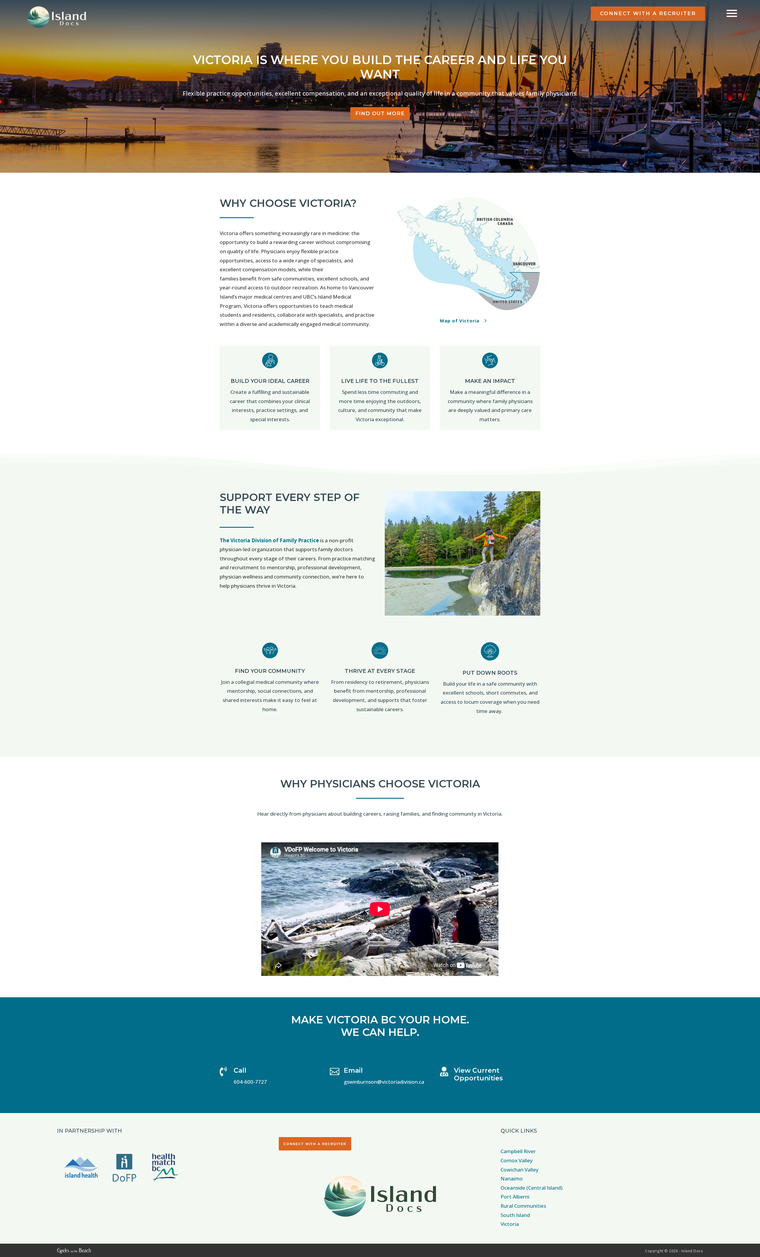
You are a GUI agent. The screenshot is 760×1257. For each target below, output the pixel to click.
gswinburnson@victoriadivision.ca (384, 1081)
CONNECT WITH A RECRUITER (648, 13)
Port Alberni (515, 1196)
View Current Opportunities (478, 1074)
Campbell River (518, 1151)
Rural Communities (523, 1205)
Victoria (510, 1223)
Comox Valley (517, 1160)
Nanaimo (512, 1178)
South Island (515, 1215)
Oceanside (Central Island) (531, 1187)
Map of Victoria (459, 321)
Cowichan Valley (520, 1169)
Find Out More (380, 113)
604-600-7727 (250, 1081)
